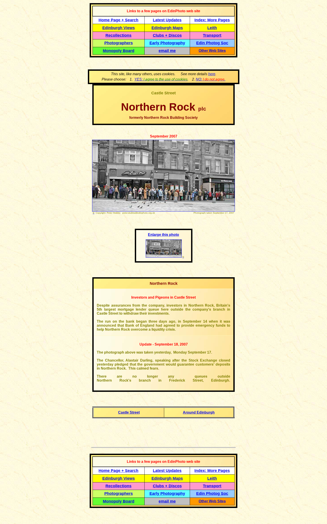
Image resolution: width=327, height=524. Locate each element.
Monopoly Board (118, 51)
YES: (161, 79)
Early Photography (167, 43)
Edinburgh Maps (167, 28)
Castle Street (129, 412)
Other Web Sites (212, 51)
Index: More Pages (212, 20)
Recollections (118, 35)
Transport (212, 35)
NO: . (210, 79)
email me (167, 51)
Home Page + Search (118, 20)
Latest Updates (167, 20)
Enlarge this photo (163, 235)
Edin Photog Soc (212, 43)
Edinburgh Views (118, 28)
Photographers (118, 43)
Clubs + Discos (167, 35)
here (211, 74)
